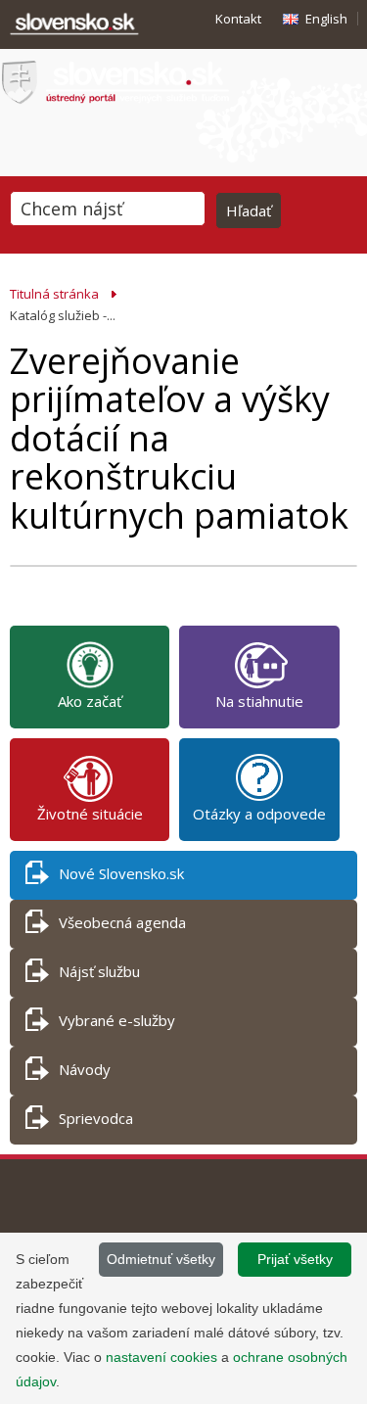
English (326, 18)
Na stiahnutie (259, 701)
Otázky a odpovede (259, 813)
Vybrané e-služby (117, 1020)
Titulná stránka (54, 294)
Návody (85, 1069)
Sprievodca (96, 1118)
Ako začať (89, 701)
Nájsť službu (99, 971)
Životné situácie (90, 813)
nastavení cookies (161, 1357)
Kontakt (238, 18)
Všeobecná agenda (122, 922)
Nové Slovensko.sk (121, 873)
